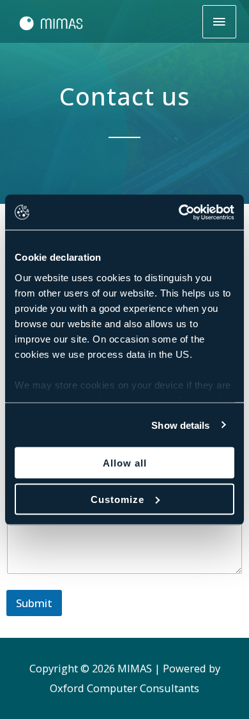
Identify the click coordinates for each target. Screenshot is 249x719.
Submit (34, 603)
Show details (180, 424)
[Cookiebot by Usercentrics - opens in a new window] (179, 212)
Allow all (125, 463)
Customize (117, 498)
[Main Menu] (219, 21)
